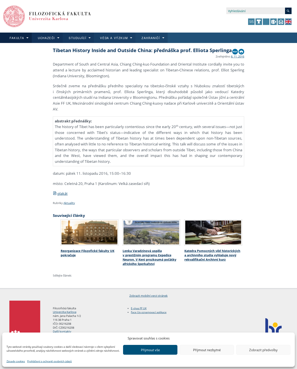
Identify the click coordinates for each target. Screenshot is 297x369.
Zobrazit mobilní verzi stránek (148, 296)
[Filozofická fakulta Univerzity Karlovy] (47, 16)
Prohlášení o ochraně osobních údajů (49, 361)
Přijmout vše (150, 350)
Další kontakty (62, 331)
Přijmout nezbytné (207, 350)
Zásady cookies (16, 361)
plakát (62, 193)
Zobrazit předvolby (263, 350)
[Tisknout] (241, 51)
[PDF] (235, 51)
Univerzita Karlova (64, 312)
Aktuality (69, 203)
